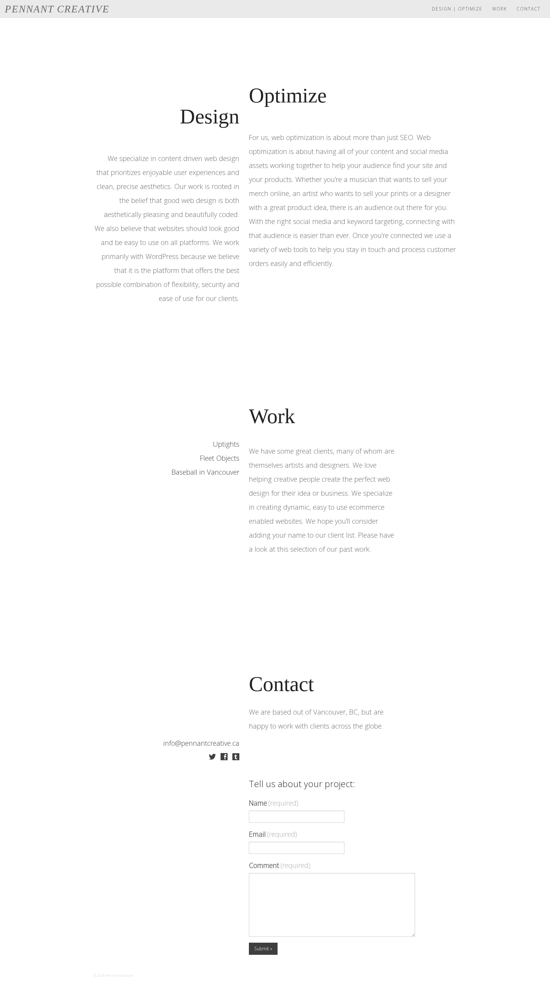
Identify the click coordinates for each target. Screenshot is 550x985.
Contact (528, 9)
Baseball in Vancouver (205, 472)
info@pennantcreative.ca (201, 743)
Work (499, 9)
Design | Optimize (457, 9)
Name (273, 802)
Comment (279, 865)
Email (273, 834)
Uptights (226, 444)
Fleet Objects (219, 458)
